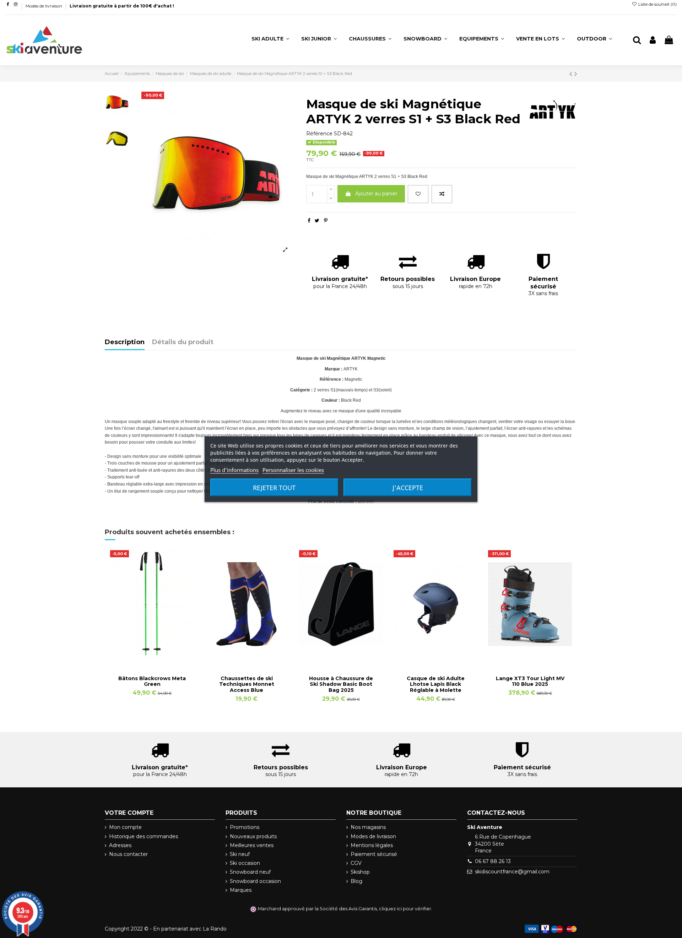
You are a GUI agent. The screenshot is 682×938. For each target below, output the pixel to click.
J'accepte (408, 487)
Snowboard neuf (250, 872)
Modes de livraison (44, 6)
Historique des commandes (143, 836)
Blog (356, 881)
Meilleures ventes (252, 845)
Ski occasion (245, 863)
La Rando (215, 929)
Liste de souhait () (657, 4)
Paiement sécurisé (374, 854)
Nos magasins (368, 827)
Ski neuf (240, 854)
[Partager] (309, 220)
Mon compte (125, 827)
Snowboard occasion (255, 881)
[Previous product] (571, 73)
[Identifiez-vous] (652, 40)
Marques (240, 890)
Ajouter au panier (376, 193)
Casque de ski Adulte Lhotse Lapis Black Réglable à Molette (436, 684)
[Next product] (575, 73)
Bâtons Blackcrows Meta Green (152, 681)
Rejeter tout (274, 487)
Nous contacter (128, 854)
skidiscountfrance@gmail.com (512, 871)
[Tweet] (317, 220)
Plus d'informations (234, 469)
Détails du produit (182, 342)
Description (125, 342)
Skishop (360, 872)
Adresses (120, 845)
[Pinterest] (326, 220)
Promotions (244, 827)
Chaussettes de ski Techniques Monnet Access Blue (246, 684)
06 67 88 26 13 (493, 861)
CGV (356, 863)
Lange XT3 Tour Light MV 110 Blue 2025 (530, 681)
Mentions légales (372, 845)
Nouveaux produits (253, 836)
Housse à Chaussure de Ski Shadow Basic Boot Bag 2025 (341, 684)
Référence (319, 133)
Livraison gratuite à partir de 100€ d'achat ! (122, 6)
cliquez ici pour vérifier (405, 908)
